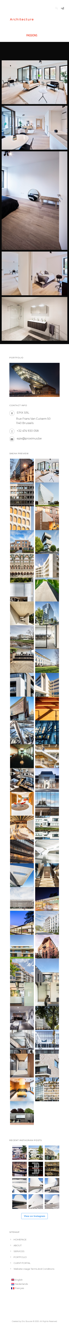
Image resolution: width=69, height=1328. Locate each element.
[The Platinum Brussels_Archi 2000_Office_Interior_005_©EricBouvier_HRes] (22, 1018)
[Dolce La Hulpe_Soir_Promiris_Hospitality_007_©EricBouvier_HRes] (47, 899)
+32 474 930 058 (28, 430)
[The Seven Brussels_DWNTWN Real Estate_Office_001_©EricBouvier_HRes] (47, 1042)
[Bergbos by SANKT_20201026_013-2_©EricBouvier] (22, 542)
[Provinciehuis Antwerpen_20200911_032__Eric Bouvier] (47, 494)
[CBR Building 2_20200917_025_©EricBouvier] (22, 518)
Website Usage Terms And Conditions (34, 1268)
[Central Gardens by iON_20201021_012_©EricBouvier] (47, 566)
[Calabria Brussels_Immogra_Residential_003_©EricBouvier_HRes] (22, 970)
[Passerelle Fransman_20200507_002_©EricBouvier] (47, 589)
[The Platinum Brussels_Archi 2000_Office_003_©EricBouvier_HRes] (47, 1018)
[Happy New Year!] (52, 1169)
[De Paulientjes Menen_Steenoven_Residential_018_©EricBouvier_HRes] (22, 685)
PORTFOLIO (20, 1257)
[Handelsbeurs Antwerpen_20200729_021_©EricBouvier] (22, 566)
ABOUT (18, 1245)
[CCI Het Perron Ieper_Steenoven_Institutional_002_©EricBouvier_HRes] (22, 899)
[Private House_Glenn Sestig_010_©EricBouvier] (22, 613)
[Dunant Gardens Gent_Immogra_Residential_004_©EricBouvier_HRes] (47, 923)
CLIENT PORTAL (22, 1263)
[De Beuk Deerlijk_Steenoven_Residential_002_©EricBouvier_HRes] (22, 1065)
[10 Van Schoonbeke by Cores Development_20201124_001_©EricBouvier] (47, 470)
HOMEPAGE (20, 1239)
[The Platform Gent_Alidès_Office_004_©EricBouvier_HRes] (47, 970)
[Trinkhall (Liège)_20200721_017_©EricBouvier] (22, 589)
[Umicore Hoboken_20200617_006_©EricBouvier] (47, 542)
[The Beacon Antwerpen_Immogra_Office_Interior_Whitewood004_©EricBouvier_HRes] (47, 637)
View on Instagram (34, 1216)
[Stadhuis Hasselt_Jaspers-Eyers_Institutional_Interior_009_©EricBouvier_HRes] (22, 780)
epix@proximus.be (29, 438)
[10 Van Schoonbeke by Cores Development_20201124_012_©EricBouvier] (22, 470)
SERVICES (19, 1251)
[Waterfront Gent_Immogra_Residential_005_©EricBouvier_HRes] (47, 1065)
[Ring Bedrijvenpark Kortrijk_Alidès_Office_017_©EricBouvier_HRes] (47, 661)
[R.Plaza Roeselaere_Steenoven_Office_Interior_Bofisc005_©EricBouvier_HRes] (22, 994)
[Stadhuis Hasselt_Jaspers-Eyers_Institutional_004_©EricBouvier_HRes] (47, 780)
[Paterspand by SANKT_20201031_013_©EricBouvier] (47, 518)
